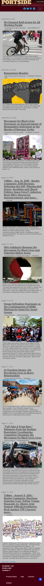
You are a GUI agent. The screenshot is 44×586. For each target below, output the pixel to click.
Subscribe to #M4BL (9, 562)
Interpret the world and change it (8, 568)
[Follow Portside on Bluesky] (28, 9)
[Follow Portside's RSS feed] (34, 9)
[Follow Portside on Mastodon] (30, 9)
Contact (31, 577)
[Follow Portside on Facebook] (24, 9)
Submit (9, 583)
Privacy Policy (11, 577)
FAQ (22, 577)
